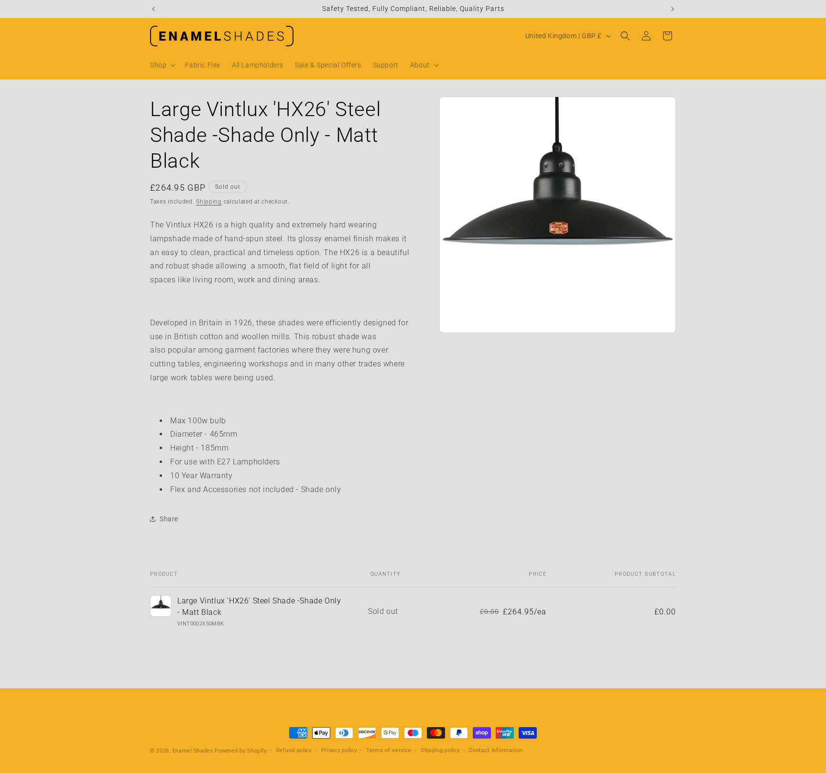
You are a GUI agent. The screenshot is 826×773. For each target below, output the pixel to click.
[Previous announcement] (153, 9)
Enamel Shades (193, 751)
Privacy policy (339, 750)
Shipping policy (440, 750)
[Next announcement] (672, 9)
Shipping (209, 201)
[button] (161, 65)
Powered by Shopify (241, 751)
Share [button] (169, 519)
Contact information (495, 750)
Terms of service (388, 750)
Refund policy (294, 750)
